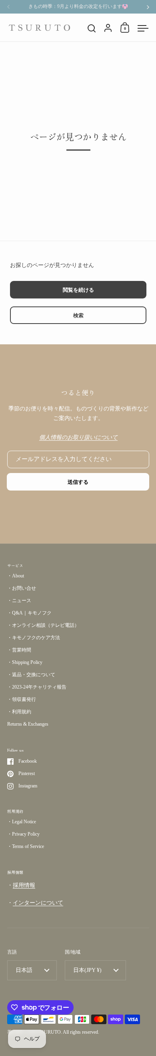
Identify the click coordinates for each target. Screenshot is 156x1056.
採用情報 (24, 885)
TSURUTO (49, 1032)
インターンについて (38, 903)
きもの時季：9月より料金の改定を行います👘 (78, 6)
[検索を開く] (92, 28)
